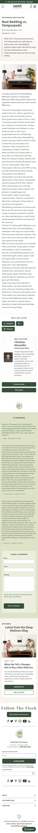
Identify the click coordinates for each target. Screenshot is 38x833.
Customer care (8, 800)
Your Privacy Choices (24, 823)
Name (5, 558)
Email (5, 566)
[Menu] (2, 6)
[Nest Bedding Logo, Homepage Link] (17, 7)
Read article (19, 687)
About (4, 795)
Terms (8, 823)
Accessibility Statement (19, 825)
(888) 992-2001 (25, 746)
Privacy (13, 823)
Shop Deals (30, 1)
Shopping (6, 805)
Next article (19, 390)
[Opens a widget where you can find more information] (29, 829)
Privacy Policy (30, 766)
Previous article (19, 384)
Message (6, 575)
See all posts (19, 692)
